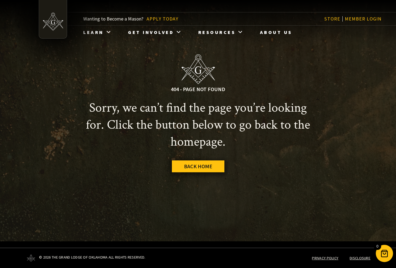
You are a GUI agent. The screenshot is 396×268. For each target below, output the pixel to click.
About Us (276, 32)
